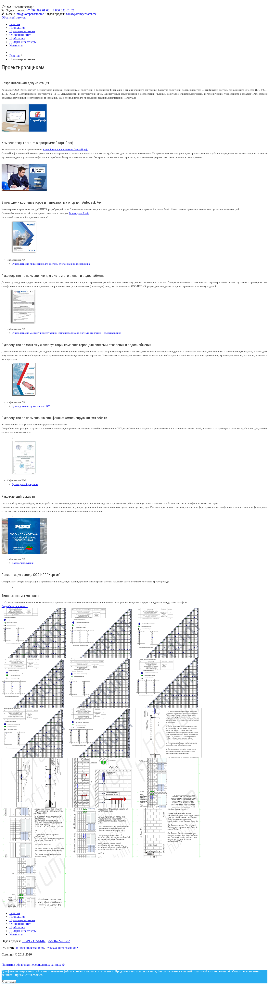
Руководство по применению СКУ (31, 406)
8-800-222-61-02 (63, 10)
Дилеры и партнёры (22, 41)
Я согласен (9, 981)
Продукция (17, 27)
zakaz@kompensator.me (81, 14)
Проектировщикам (22, 31)
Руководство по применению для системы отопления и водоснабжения (51, 263)
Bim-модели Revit (79, 213)
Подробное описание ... (15, 606)
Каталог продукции (22, 562)
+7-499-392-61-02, (34, 941)
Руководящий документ (25, 484)
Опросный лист (20, 34)
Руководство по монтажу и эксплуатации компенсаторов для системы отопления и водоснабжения (66, 332)
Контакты (16, 45)
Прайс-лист (17, 38)
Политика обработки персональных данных (32, 964)
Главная (14, 24)
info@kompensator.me (30, 14)
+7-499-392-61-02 (37, 10)
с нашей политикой (194, 971)
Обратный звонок (14, 17)
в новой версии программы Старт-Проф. (65, 149)
